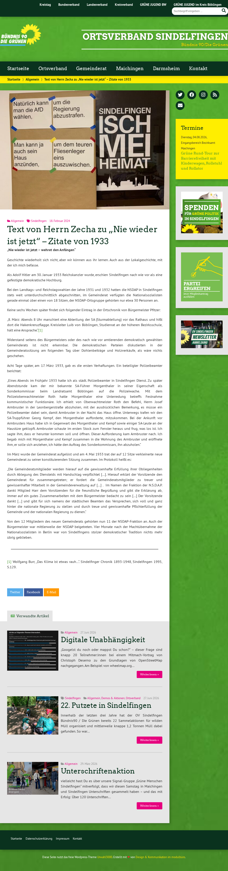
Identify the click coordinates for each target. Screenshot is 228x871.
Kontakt (198, 68)
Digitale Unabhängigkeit (103, 639)
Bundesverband (68, 4)
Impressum (62, 838)
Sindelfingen (39, 221)
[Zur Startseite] (20, 44)
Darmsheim (166, 68)
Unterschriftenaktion (98, 771)
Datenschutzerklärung (39, 838)
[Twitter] (180, 95)
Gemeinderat (91, 68)
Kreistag (45, 4)
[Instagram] (203, 95)
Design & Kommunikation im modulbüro (160, 857)
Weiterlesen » (149, 674)
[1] (40, 330)
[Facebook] (191, 95)
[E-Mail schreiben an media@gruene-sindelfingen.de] (180, 106)
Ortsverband (53, 68)
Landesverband (97, 4)
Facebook (33, 592)
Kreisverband (124, 4)
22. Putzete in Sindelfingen (106, 705)
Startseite (18, 68)
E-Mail (51, 592)
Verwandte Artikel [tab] (32, 616)
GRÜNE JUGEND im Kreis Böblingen (198, 4)
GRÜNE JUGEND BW (153, 4)
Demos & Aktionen (113, 698)
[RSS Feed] (214, 95)
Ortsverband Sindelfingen (155, 36)
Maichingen (130, 68)
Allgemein (32, 79)
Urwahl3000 (104, 857)
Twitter (15, 592)
